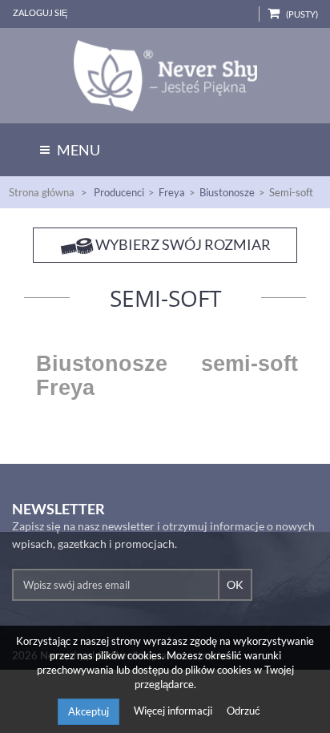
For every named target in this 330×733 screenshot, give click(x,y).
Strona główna (41, 192)
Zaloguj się (40, 12)
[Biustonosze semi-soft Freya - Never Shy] (165, 75)
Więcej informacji (174, 710)
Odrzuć (243, 710)
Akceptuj (88, 711)
